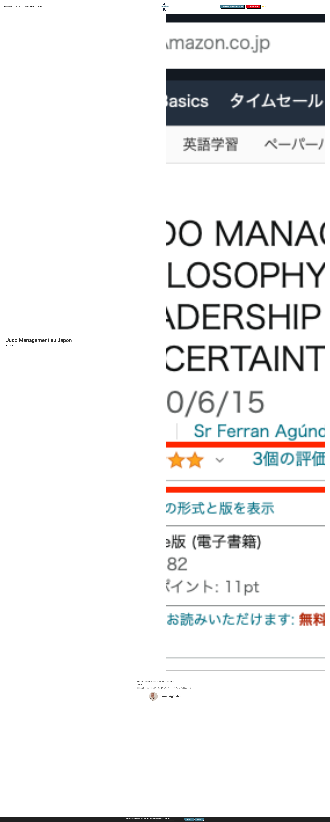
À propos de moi (29, 6)
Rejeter (199, 819)
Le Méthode (8, 6)
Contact (39, 6)
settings (171, 820)
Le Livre (17, 6)
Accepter (189, 819)
